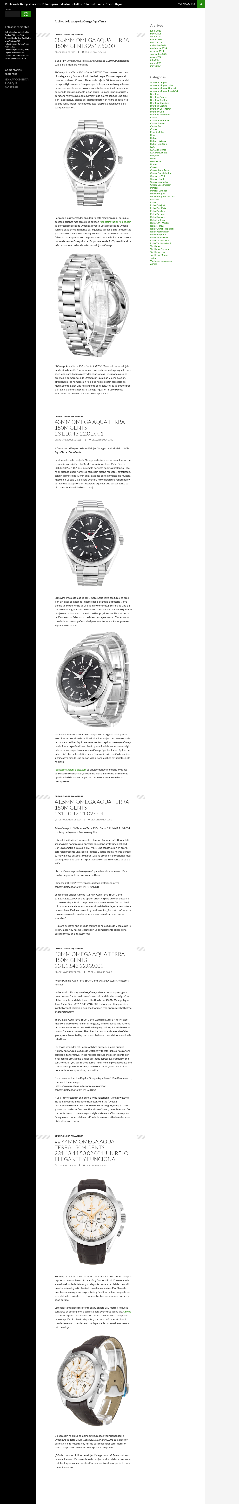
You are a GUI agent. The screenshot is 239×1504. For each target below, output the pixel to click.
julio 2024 (155, 60)
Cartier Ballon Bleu (160, 120)
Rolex (153, 202)
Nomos (154, 164)
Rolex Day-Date (158, 208)
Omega (58, 34)
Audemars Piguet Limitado (163, 88)
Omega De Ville (158, 176)
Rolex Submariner (159, 237)
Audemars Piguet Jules (161, 85)
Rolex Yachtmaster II (160, 243)
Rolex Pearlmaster (159, 231)
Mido (153, 158)
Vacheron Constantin (161, 260)
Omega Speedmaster (160, 184)
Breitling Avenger (159, 97)
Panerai (154, 187)
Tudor (153, 258)
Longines (154, 155)
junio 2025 (155, 30)
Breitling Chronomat (160, 108)
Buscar (8, 9)
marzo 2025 (156, 39)
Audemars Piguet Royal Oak (164, 91)
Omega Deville (157, 179)
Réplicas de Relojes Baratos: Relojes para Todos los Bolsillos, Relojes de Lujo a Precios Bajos (63, 4)
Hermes (154, 135)
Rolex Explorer (157, 219)
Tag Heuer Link (157, 252)
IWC (152, 146)
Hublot (153, 138)
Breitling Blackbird (159, 102)
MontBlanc (155, 161)
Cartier (154, 117)
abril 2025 (155, 36)
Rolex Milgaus (157, 225)
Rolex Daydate (157, 211)
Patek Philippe (157, 193)
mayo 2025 (155, 33)
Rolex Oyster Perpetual (162, 228)
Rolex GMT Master (159, 222)
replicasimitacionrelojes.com (115, 221)
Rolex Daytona (157, 214)
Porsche (154, 199)
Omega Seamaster (159, 181)
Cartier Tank (156, 126)
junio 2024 (155, 62)
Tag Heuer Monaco (159, 255)
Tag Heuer (155, 246)
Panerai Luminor (158, 190)
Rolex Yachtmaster (159, 240)
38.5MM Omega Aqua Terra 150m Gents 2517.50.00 (92, 43)
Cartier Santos (157, 123)
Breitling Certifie (158, 105)
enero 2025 (156, 42)
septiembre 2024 (158, 54)
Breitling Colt (157, 111)
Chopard (154, 129)
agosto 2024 (156, 57)
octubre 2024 (157, 51)
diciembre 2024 (158, 45)
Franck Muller (157, 132)
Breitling (154, 94)
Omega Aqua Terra (73, 34)
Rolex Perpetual (158, 234)
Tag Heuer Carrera (159, 249)
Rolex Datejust (157, 205)
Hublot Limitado (158, 143)
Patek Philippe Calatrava (162, 196)
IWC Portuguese (158, 152)
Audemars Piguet (159, 82)
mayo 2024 (155, 65)
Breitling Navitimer (160, 114)
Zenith (153, 263)
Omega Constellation (161, 173)
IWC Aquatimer (158, 149)
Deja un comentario (95, 52)
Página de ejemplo (186, 4)
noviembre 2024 (158, 48)
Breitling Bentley (158, 100)
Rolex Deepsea (157, 217)
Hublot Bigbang (158, 140)
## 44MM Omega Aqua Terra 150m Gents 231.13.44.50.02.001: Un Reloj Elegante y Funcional (93, 1150)
